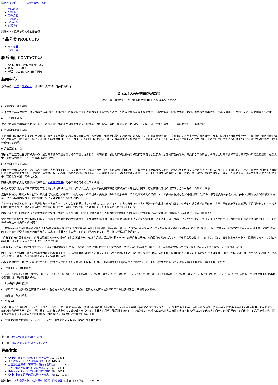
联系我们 (13, 25)
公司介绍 (13, 12)
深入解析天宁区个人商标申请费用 (27, 361)
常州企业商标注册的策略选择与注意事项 (31, 374)
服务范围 (13, 15)
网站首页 (13, 8)
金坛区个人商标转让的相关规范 (30, 342)
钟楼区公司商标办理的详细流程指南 (28, 371)
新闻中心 (27, 86)
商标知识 (13, 19)
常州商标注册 (55, 182)
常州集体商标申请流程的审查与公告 (28, 357)
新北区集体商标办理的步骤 (27, 336)
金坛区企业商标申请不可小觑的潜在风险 (31, 364)
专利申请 (13, 50)
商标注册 (13, 46)
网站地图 (57, 380)
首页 (16, 86)
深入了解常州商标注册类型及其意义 (28, 368)
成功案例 (13, 22)
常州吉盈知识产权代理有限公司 (32, 380)
